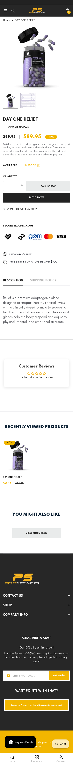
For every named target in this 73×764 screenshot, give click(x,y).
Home (6, 20)
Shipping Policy (43, 280)
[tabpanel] (36, 57)
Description (13, 280)
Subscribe (59, 675)
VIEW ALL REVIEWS (18, 127)
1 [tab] (34, 85)
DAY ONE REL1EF (12, 477)
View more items (36, 533)
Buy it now (36, 198)
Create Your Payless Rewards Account (36, 705)
